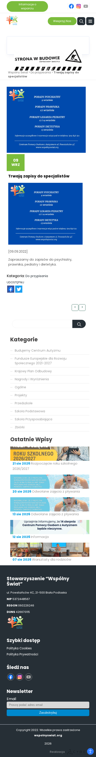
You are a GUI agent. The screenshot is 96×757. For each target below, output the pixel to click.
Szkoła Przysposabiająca (33, 419)
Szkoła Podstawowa (30, 411)
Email (11, 698)
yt (88, 4)
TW (16, 287)
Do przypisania (41, 72)
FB (8, 287)
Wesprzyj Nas (62, 21)
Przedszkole (24, 403)
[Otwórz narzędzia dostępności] (90, 751)
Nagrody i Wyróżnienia (32, 379)
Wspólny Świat (18, 72)
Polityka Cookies (19, 648)
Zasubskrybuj (48, 712)
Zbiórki (20, 427)
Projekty (21, 395)
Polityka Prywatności (22, 654)
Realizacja (57, 752)
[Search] (79, 324)
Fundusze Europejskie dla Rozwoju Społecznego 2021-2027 (41, 360)
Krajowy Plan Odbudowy (33, 371)
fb (74, 4)
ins (81, 4)
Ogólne (20, 387)
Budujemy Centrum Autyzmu (38, 350)
